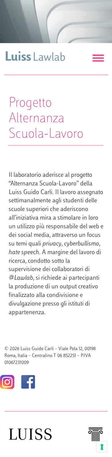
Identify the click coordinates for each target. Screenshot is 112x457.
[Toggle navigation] (98, 59)
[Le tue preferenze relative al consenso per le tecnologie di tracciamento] (101, 446)
